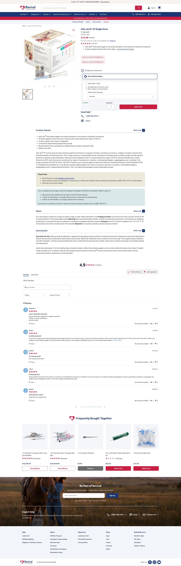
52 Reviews (36, 458)
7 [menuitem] (95, 407)
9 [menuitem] (100, 407)
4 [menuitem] (88, 407)
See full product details (125, 49)
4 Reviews (63, 458)
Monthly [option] (92, 96)
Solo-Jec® (86, 32)
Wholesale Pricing (56, 552)
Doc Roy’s (137, 539)
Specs (88, 22)
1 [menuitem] (80, 407)
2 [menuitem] (83, 407)
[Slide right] (54, 86)
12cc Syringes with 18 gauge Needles (62, 454)
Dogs (108, 536)
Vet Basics (137, 542)
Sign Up (112, 495)
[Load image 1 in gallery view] (28, 94)
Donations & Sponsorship (58, 539)
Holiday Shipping (28, 539)
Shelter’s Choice (139, 546)
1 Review (119, 458)
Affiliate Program (56, 536)
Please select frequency (95, 92)
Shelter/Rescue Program (58, 549)
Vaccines (109, 546)
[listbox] (121, 96)
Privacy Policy (82, 542)
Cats (107, 539)
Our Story (53, 546)
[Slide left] (45, 86)
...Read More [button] (117, 340)
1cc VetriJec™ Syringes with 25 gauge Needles (34, 454)
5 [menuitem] (90, 407)
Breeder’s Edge (139, 536)
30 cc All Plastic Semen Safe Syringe (118, 454)
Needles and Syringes (66, 178)
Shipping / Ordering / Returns (32, 542)
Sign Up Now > (105, 2)
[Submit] (138, 8)
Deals (108, 549)
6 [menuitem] (92, 407)
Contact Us (26, 536)
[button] (159, 8)
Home (23, 26)
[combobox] (91, 7)
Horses (108, 542)
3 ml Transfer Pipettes (86, 453)
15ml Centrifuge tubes (141, 453)
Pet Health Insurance (85, 539)
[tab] (134, 272)
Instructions (96, 22)
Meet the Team (55, 542)
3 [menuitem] (85, 407)
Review (106, 22)
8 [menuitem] (97, 407)
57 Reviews (94, 43)
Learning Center (83, 536)
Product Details (77, 22)
